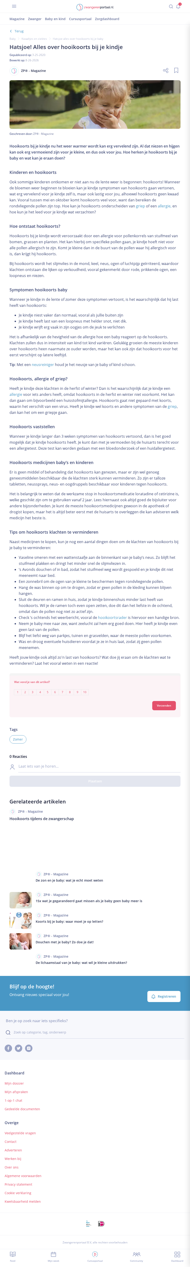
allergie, (164, 206)
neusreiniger (43, 364)
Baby (13, 39)
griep (140, 206)
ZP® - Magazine (43, 134)
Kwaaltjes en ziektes (34, 39)
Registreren (167, 996)
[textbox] (95, 689)
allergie (16, 394)
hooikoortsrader (112, 617)
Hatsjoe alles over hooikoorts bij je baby (78, 39)
